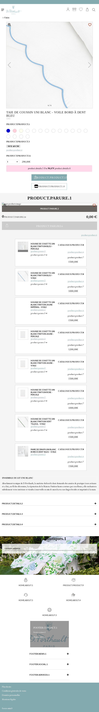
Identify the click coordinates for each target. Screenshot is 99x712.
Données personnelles (11, 695)
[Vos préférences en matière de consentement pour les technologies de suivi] (94, 707)
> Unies (6, 17)
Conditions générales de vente (14, 690)
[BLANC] (29, 130)
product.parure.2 (38, 251)
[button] (89, 65)
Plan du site (6, 686)
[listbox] (12, 162)
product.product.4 (76, 252)
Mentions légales (9, 699)
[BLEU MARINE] (9, 130)
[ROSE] (16, 130)
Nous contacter (39, 637)
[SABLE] (22, 130)
